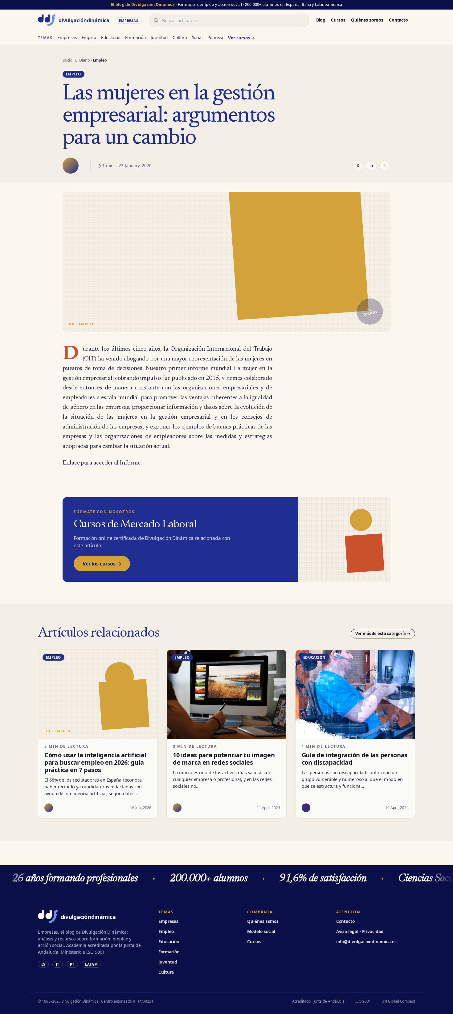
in (371, 165)
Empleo (89, 37)
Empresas (66, 37)
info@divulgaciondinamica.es (366, 941)
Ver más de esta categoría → (383, 633)
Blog (321, 20)
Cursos (338, 20)
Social (197, 37)
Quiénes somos (367, 20)
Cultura (180, 37)
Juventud (159, 37)
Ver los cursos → (102, 563)
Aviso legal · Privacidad (360, 931)
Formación (135, 37)
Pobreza (215, 37)
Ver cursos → (241, 38)
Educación (110, 37)
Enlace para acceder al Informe (102, 463)
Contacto (398, 20)
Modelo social (261, 931)
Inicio (67, 60)
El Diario (82, 60)
